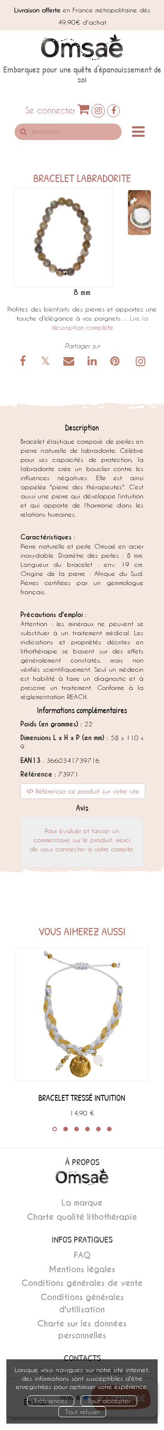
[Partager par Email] (70, 362)
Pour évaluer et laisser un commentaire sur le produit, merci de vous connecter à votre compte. (82, 840)
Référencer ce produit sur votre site (86, 791)
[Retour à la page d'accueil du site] (82, 47)
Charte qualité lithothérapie (82, 1217)
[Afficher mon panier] (83, 109)
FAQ (82, 1255)
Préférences (50, 1400)
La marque (82, 1202)
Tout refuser (82, 1411)
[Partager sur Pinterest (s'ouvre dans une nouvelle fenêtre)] (117, 362)
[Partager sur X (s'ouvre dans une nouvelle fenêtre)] (46, 362)
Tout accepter (108, 1400)
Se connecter (50, 110)
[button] (63, 238)
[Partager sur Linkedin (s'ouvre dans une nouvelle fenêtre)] (93, 362)
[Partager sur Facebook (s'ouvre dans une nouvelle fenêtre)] (24, 362)
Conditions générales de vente (82, 1283)
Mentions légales (82, 1269)
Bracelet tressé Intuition (81, 1098)
